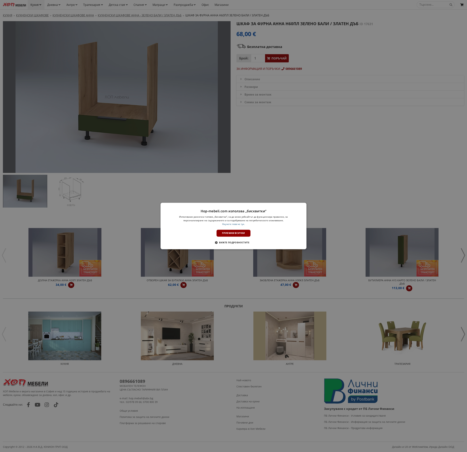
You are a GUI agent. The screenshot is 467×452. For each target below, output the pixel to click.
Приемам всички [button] (233, 233)
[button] (233, 242)
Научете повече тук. (233, 224)
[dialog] (233, 226)
